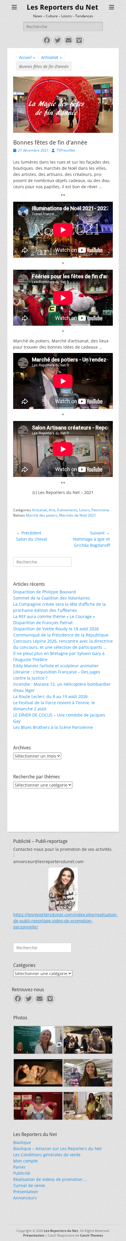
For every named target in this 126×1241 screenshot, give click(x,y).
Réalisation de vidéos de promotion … (50, 1179)
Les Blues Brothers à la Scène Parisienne (53, 727)
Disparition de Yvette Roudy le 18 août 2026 (56, 628)
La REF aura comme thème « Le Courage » (54, 616)
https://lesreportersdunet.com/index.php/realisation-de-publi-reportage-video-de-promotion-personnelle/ (65, 921)
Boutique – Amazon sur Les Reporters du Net (57, 1148)
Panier (19, 1167)
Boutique (22, 1142)
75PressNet (65, 150)
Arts (52, 509)
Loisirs (84, 509)
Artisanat (51, 57)
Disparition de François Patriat (43, 622)
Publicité (21, 1173)
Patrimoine (100, 509)
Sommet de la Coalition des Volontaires (51, 598)
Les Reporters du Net (62, 7)
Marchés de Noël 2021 (77, 515)
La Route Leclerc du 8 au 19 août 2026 (50, 696)
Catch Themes (91, 1235)
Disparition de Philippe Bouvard (44, 592)
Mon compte (25, 1161)
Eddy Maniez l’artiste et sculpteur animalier (56, 665)
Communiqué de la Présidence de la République (60, 635)
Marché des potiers (41, 515)
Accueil (27, 57)
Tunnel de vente (29, 1185)
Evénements (67, 509)
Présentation (25, 1191)
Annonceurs (25, 1198)
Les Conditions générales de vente (47, 1154)
